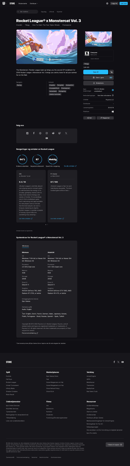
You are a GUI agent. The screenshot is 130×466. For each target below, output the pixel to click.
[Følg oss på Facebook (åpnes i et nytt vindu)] (33, 133)
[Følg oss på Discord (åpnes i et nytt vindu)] (27, 133)
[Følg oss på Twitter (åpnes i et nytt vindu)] (66, 133)
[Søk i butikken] (18, 12)
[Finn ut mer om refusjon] (113, 95)
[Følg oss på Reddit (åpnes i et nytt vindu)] (53, 133)
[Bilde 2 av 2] (47, 224)
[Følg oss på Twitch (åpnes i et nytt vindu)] (59, 133)
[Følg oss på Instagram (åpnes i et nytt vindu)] (46, 133)
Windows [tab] (25, 246)
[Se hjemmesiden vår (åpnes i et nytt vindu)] (40, 133)
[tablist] (47, 246)
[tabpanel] (47, 271)
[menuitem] (43, 12)
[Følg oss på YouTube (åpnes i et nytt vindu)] (46, 138)
